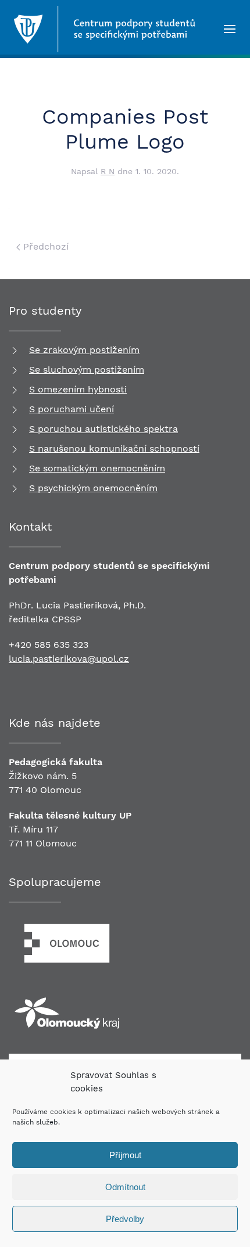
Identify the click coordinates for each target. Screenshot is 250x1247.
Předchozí (44, 246)
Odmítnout (125, 1187)
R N (108, 171)
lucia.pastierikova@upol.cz (69, 658)
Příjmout (125, 1155)
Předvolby (125, 1219)
